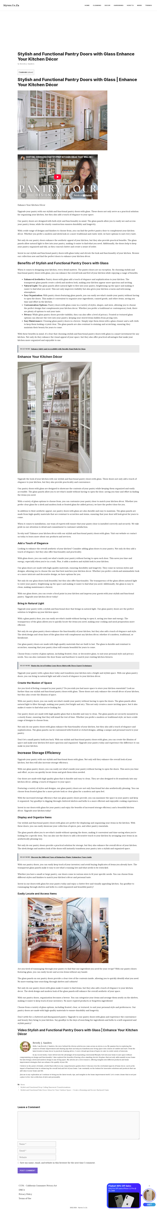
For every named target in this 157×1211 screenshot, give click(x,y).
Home (87, 5)
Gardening (118, 5)
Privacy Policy (25, 1194)
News (139, 5)
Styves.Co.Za (11, 5)
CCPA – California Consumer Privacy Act (38, 1185)
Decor (107, 5)
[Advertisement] (78, 27)
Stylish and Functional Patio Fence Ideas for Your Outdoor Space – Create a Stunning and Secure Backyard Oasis (65, 1090)
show (30, 72)
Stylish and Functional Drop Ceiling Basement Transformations (45, 1087)
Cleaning (97, 5)
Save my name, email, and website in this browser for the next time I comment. (57, 1162)
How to (130, 5)
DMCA (22, 1190)
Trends (148, 5)
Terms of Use (25, 1198)
